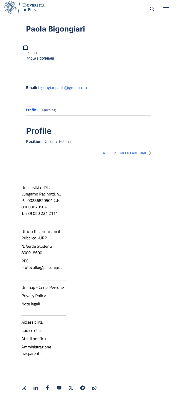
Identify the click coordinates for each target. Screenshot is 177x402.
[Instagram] (23, 387)
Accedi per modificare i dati (124, 152)
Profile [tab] (31, 109)
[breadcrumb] (26, 46)
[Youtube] (59, 387)
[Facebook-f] (47, 387)
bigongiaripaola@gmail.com (62, 87)
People (32, 52)
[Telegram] (82, 387)
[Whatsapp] (94, 387)
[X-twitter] (70, 387)
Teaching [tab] (49, 110)
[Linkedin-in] (35, 387)
